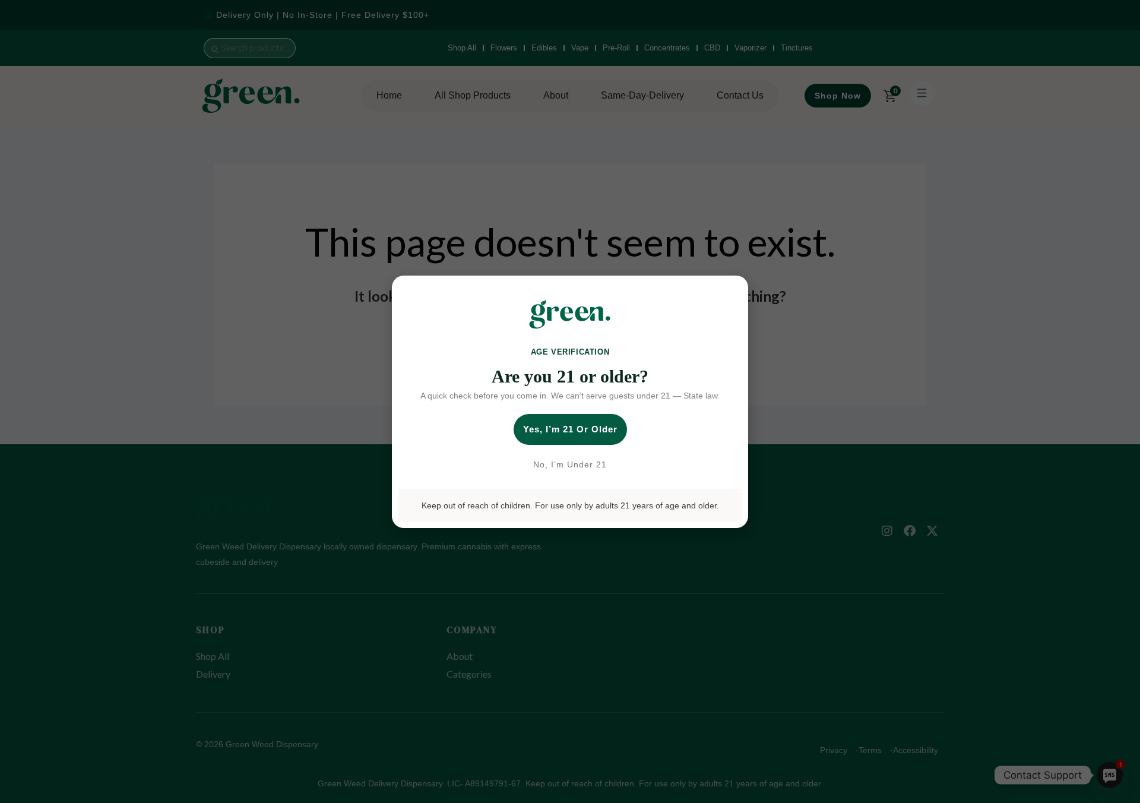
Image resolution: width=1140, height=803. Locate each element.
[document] (570, 401)
